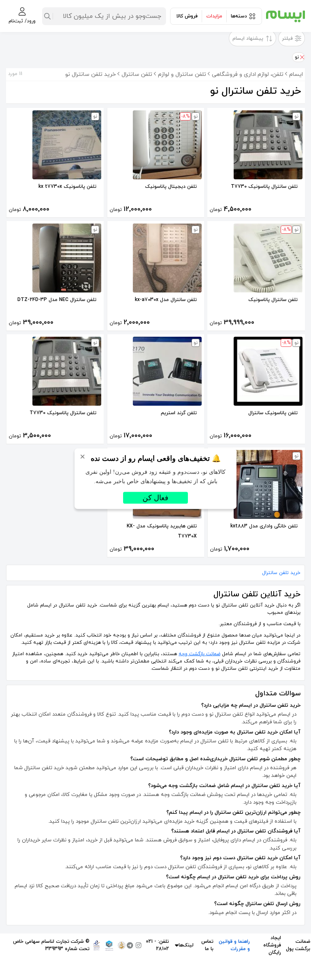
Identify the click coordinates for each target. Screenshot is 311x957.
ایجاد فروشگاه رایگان (272, 945)
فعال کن (155, 497)
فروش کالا (187, 16)
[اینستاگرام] (138, 945)
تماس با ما (207, 945)
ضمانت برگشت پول (298, 945)
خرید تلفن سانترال (281, 573)
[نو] (302, 57)
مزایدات (214, 16)
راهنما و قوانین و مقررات (234, 945)
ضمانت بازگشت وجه (199, 654)
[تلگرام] (130, 945)
